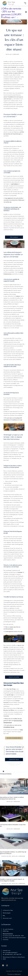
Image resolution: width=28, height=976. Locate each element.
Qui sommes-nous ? (7, 918)
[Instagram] (7, 965)
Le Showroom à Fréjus (8, 910)
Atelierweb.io (18, 974)
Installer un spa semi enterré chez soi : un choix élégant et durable (12, 880)
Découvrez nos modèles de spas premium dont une (13, 720)
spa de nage (10, 694)
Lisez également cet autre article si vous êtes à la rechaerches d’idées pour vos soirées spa (14, 200)
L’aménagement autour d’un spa (13, 631)
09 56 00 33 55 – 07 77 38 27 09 (13, 954)
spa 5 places (14, 184)
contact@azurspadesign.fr (11, 952)
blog (21, 729)
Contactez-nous (6, 950)
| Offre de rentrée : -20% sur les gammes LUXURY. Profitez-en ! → (11, 13)
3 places (18, 296)
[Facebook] (3, 965)
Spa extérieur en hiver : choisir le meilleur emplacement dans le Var (12, 798)
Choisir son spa (6, 856)
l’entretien (6, 716)
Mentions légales (6, 913)
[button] (26, 12)
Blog (4, 915)
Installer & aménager (12, 54)
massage (19, 572)
